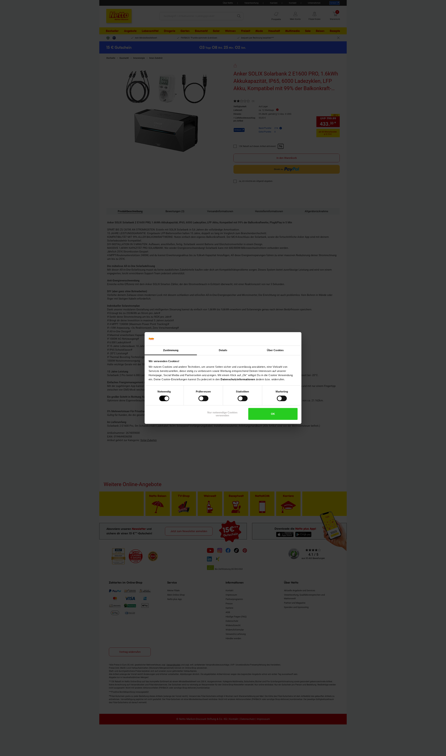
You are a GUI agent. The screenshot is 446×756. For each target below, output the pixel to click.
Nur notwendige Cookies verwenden (222, 414)
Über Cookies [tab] (275, 350)
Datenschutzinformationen (238, 379)
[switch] (203, 398)
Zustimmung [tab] (171, 350)
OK (273, 413)
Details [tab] (223, 350)
